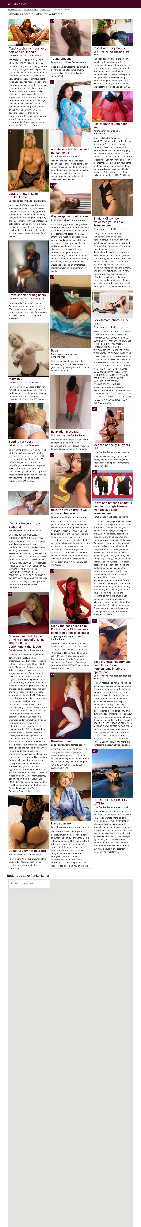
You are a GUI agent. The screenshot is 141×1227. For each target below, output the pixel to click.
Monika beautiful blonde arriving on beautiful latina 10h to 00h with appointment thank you (26, 641)
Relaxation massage (64, 431)
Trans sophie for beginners (27, 295)
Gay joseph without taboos (69, 216)
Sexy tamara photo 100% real (110, 321)
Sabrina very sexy (21, 441)
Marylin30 (15, 378)
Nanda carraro (61, 823)
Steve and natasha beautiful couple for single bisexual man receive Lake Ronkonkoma (112, 508)
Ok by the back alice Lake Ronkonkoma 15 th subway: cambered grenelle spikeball (70, 629)
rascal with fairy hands (109, 48)
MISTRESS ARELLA (17, 4)
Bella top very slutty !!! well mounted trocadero (69, 511)
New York (45, 9)
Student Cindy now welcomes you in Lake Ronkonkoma (108, 222)
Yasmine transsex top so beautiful (25, 525)
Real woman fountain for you (110, 125)
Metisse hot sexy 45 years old (111, 446)
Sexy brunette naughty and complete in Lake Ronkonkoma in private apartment (112, 667)
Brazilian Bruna (61, 741)
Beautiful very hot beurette (27, 850)
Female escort (14, 9)
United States (31, 9)
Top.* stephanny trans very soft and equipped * (27, 50)
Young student (61, 58)
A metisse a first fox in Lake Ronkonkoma (70, 150)
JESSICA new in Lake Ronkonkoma (23, 195)
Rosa (54, 350)
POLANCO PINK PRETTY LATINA (110, 801)
